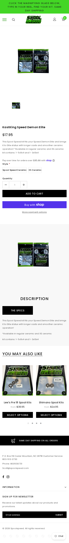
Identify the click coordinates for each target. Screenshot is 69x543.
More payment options (34, 212)
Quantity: (7, 178)
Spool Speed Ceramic (14, 170)
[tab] (22, 354)
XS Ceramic (35, 170)
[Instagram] (8, 476)
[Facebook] (3, 476)
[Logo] (34, 20)
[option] (34, 62)
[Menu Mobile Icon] (4, 19)
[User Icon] (54, 19)
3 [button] (36, 423)
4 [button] (40, 423)
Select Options (17, 415)
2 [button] (32, 423)
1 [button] (28, 423)
